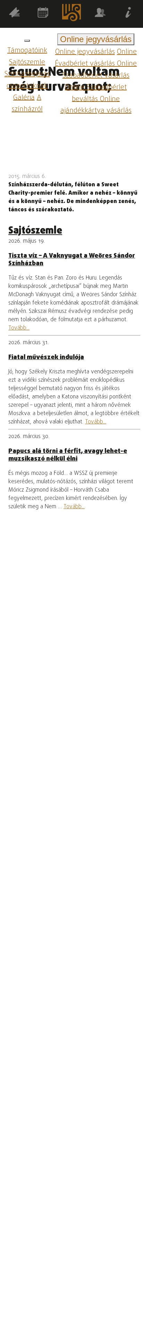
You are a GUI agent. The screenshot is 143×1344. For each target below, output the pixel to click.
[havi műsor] (42, 14)
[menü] (27, 41)
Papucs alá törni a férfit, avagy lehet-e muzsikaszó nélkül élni (67, 455)
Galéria (24, 97)
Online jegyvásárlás (85, 52)
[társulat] (100, 14)
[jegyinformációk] (129, 14)
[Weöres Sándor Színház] (71, 14)
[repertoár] (14, 14)
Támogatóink (27, 50)
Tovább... (19, 328)
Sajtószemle (27, 62)
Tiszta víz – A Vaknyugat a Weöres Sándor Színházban (71, 259)
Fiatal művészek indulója (46, 357)
